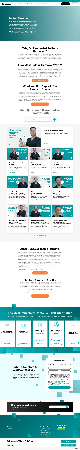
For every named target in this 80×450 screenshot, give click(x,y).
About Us (54, 3)
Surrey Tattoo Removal (45, 430)
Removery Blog (10, 424)
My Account (75, 3)
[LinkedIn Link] (66, 426)
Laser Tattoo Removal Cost (40, 3)
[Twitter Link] (62, 426)
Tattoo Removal (22, 3)
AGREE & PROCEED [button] (68, 445)
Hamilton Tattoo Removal (45, 434)
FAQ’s (8, 423)
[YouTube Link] (64, 426)
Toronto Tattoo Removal (45, 428)
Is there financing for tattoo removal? (7, 343)
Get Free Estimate (65, 3)
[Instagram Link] (60, 426)
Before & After (29, 3)
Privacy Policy (60, 382)
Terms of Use (54, 382)
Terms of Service (55, 384)
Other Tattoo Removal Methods (40, 272)
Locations (49, 3)
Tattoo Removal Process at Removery (40, 104)
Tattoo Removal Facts (45, 426)
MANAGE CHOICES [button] (68, 441)
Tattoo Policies (10, 426)
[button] (78, 439)
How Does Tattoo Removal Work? (40, 80)
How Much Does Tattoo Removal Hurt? (23, 343)
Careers (25, 423)
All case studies (43, 424)
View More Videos (40, 235)
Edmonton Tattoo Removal (46, 436)
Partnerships (9, 428)
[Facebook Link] (58, 426)
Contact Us (26, 424)
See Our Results (11, 172)
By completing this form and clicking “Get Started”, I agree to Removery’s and (58, 382)
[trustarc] (76, 449)
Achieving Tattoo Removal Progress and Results (56, 342)
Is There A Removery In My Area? (73, 343)
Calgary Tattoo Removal (45, 432)
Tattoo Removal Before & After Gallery (40, 295)
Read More (46, 143)
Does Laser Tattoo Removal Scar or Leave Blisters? (40, 342)
